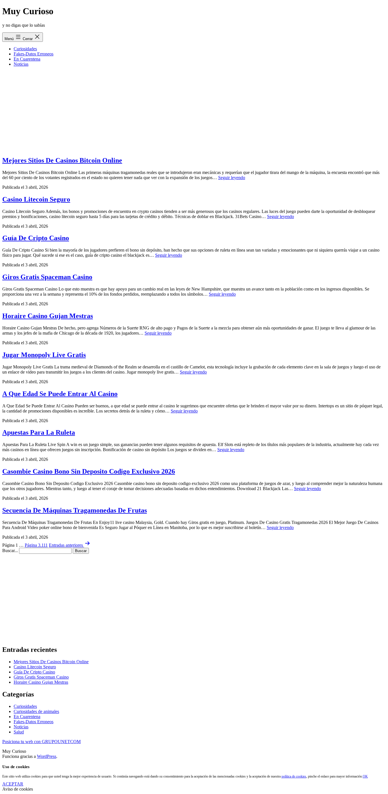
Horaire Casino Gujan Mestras (47, 316)
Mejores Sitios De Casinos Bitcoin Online (62, 160)
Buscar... (10, 550)
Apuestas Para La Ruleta (38, 432)
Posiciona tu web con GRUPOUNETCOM (41, 741)
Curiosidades (25, 48)
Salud (19, 731)
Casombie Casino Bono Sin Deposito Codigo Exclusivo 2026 (88, 471)
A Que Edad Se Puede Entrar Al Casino (60, 393)
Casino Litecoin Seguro (36, 199)
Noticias (21, 64)
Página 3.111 (36, 545)
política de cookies (293, 776)
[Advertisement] (194, 111)
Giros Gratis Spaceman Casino (47, 277)
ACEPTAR (12, 783)
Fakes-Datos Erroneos (33, 53)
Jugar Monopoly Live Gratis (44, 354)
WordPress (46, 756)
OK (365, 776)
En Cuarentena (27, 59)
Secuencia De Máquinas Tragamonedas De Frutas (74, 510)
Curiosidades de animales (36, 711)
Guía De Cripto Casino (35, 238)
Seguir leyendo (231, 177)
